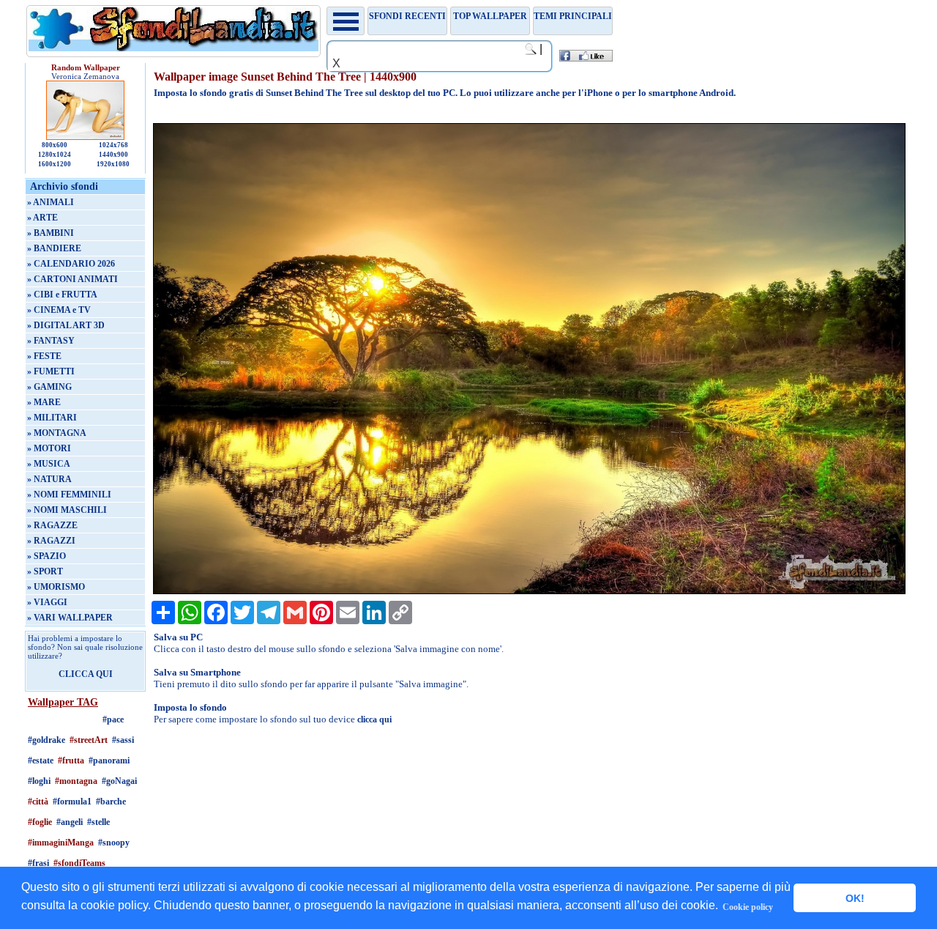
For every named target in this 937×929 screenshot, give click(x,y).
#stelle (98, 822)
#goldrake (46, 740)
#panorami (109, 760)
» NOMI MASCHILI (67, 510)
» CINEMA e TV (59, 310)
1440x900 (113, 154)
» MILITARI (52, 417)
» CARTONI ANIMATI (72, 279)
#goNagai (119, 781)
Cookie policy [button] (748, 907)
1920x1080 (113, 164)
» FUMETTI (51, 371)
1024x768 (113, 145)
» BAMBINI (50, 233)
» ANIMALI (50, 202)
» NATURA (49, 479)
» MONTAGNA (56, 433)
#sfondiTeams (79, 863)
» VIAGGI (47, 602)
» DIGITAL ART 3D (66, 325)
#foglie (40, 822)
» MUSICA (48, 464)
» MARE (44, 402)
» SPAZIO (46, 556)
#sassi (123, 740)
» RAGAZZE (52, 525)
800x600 (54, 145)
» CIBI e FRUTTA (62, 294)
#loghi (39, 781)
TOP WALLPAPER (490, 16)
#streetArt (89, 740)
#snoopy (114, 842)
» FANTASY (51, 341)
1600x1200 (54, 164)
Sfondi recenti (407, 16)
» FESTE (44, 356)
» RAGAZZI (51, 541)
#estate (40, 760)
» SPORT (45, 571)
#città (38, 801)
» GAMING (49, 387)
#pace (113, 719)
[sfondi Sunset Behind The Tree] (529, 591)
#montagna (76, 781)
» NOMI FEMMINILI (69, 494)
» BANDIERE (54, 248)
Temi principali (573, 16)
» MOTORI (49, 448)
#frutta (71, 760)
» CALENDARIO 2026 (71, 264)
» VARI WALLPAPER (70, 617)
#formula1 (72, 801)
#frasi (38, 863)
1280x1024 (54, 154)
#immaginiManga (61, 842)
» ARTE (42, 217)
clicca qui (374, 719)
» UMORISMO (56, 587)
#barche (111, 801)
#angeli (69, 822)
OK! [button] (855, 898)
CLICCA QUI (86, 674)
